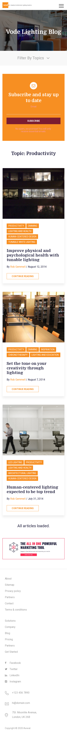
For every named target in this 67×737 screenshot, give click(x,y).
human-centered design (22, 236)
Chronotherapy (18, 355)
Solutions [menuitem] (10, 620)
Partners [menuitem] (10, 597)
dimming (32, 225)
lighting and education (45, 355)
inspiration (47, 349)
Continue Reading (23, 276)
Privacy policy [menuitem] (13, 591)
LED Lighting (15, 462)
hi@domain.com (21, 702)
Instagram (15, 681)
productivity (16, 225)
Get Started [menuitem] (11, 651)
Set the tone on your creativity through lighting (26, 368)
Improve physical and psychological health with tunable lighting (33, 255)
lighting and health (19, 231)
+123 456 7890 (20, 692)
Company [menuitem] (10, 627)
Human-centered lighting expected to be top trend (32, 489)
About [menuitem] (8, 578)
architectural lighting (22, 473)
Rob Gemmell (18, 266)
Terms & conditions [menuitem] (16, 609)
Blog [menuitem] (7, 633)
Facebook (15, 662)
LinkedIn (14, 675)
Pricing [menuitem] (9, 639)
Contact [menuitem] (9, 603)
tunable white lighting (21, 242)
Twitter (13, 669)
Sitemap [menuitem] (9, 584)
